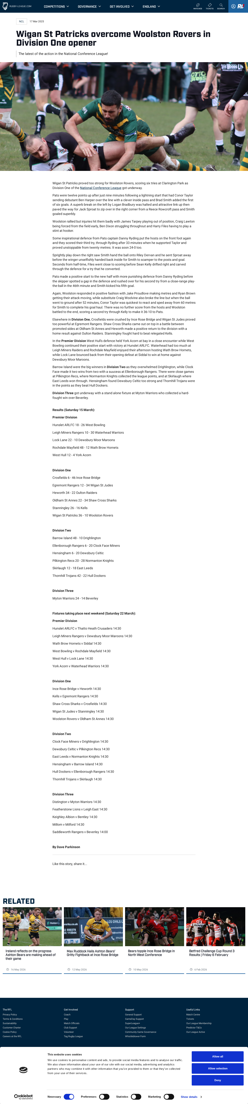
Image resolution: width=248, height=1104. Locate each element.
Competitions (54, 6)
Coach (67, 1014)
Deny (217, 1080)
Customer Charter (12, 1027)
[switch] (104, 1097)
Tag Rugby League (73, 1036)
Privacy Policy (10, 1014)
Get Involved (120, 6)
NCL (21, 21)
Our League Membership (199, 1023)
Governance (87, 6)
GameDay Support (134, 1019)
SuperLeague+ (132, 1023)
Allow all (217, 1056)
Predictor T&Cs (194, 1027)
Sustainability (10, 1023)
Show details (189, 1096)
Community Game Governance (140, 1032)
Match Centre (193, 1014)
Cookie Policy (10, 1032)
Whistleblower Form (135, 1036)
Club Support (70, 1027)
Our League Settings (135, 1027)
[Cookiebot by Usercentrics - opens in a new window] (23, 1097)
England (149, 6)
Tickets (190, 1019)
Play (66, 1019)
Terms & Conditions (13, 1019)
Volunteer (69, 1032)
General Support (133, 1014)
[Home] (5, 6)
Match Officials (72, 1023)
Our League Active (195, 1032)
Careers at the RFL (12, 1036)
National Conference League (100, 188)
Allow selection (217, 1068)
